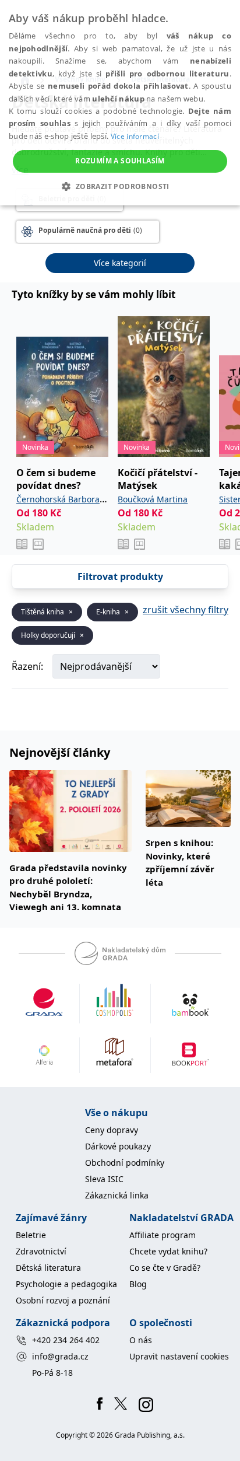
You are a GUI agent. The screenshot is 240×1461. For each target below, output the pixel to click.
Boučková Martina (153, 499)
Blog (138, 1283)
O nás (140, 1339)
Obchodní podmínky (124, 1162)
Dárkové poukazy (118, 1146)
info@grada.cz (60, 1356)
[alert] (120, 102)
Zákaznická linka (117, 1195)
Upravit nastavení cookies (179, 1356)
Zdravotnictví (41, 1251)
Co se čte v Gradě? (164, 1267)
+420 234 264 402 (66, 1339)
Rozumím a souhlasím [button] (120, 161)
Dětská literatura (48, 1267)
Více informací (135, 136)
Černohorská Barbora (58, 499)
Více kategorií (120, 262)
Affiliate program (162, 1234)
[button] (119, 186)
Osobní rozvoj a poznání (63, 1300)
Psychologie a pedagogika (66, 1283)
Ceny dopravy (111, 1129)
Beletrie (31, 1234)
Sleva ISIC (104, 1178)
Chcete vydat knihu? (168, 1251)
